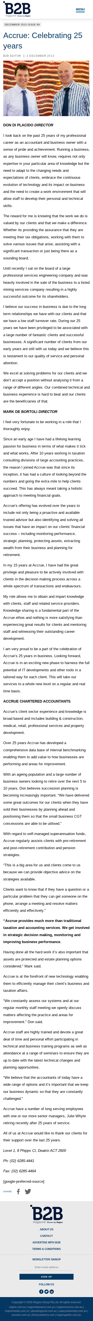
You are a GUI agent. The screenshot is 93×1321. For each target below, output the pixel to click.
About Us (46, 1229)
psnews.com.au (21, 1314)
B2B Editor (12, 55)
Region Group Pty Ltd (45, 1302)
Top (85, 1315)
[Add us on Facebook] (41, 1291)
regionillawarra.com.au (41, 1307)
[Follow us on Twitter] (46, 1291)
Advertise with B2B (46, 1242)
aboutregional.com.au (44, 1311)
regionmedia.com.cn (17, 1311)
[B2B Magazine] (46, 1214)
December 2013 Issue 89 (22, 24)
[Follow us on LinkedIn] (52, 1291)
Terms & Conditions (46, 1249)
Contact (46, 1236)
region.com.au (17, 1307)
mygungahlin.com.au (68, 1314)
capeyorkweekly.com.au (73, 1311)
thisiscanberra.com (43, 1314)
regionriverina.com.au (70, 1307)
